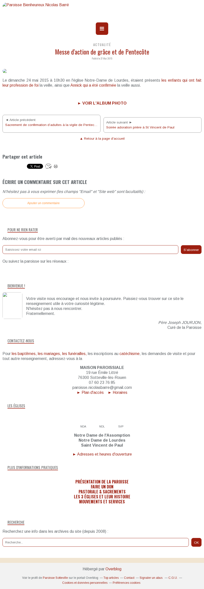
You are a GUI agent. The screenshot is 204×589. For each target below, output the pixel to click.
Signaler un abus (151, 578)
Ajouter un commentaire (43, 203)
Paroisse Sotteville (55, 578)
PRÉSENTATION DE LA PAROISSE (102, 482)
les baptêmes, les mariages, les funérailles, (49, 354)
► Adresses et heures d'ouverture (102, 454)
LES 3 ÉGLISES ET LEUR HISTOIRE (102, 497)
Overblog (113, 569)
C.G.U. (173, 578)
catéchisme (129, 354)
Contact (129, 578)
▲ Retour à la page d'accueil (102, 138)
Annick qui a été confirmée (93, 85)
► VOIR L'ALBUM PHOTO (102, 103)
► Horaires (117, 392)
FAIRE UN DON (102, 487)
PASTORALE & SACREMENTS (102, 492)
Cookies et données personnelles (84, 583)
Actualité (102, 44)
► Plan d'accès (90, 392)
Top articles (111, 578)
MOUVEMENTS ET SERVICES (102, 502)
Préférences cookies (126, 583)
